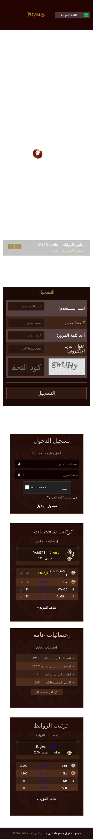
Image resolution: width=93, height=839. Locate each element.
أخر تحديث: (43, 692)
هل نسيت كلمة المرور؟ (62, 497)
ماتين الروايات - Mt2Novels (29, 833)
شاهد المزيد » (47, 607)
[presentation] (18, 246)
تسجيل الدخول (46, 506)
